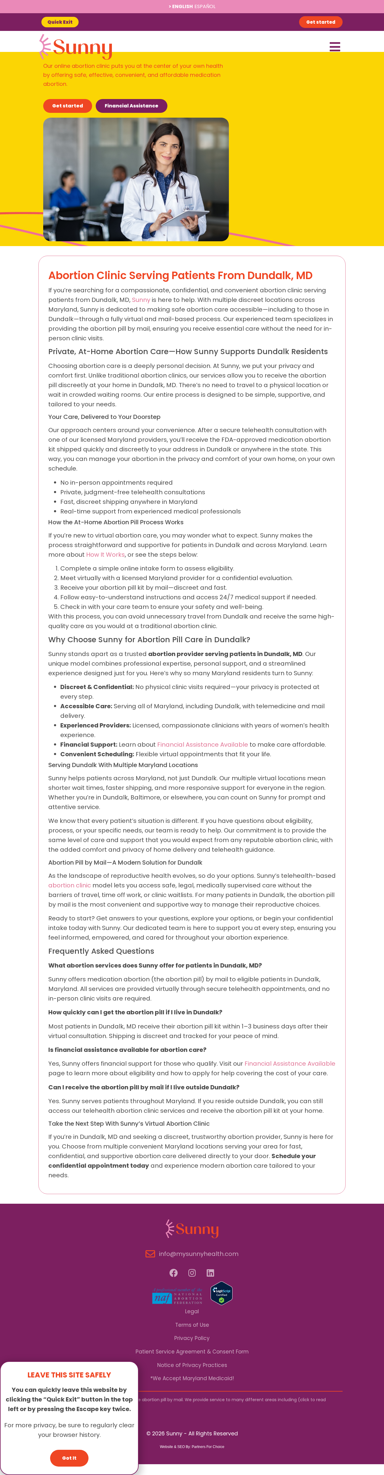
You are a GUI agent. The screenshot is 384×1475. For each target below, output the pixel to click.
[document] (192, 737)
